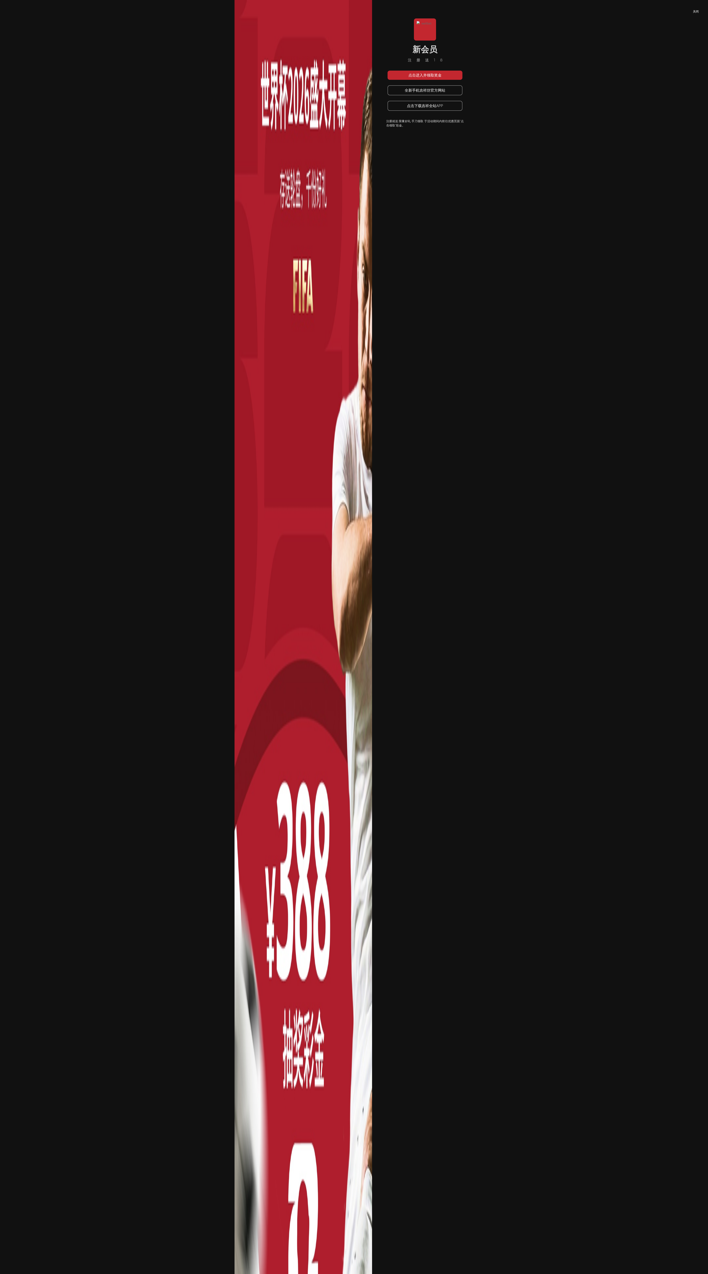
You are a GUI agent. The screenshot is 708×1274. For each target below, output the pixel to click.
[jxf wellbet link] (303, 637)
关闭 (696, 11)
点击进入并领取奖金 (425, 75)
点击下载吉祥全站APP (425, 105)
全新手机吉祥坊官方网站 (425, 90)
